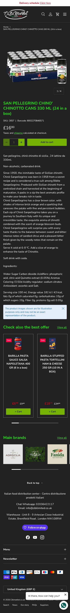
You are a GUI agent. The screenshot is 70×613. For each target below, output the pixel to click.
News (14, 605)
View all (62, 327)
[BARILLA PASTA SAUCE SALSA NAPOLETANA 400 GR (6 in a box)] (18, 344)
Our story (25, 605)
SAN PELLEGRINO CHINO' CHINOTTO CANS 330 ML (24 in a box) (32, 29)
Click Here (45, 3)
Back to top (33, 483)
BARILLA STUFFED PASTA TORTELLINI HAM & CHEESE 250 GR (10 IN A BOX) (52, 363)
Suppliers (44, 605)
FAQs (34, 605)
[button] (57, 14)
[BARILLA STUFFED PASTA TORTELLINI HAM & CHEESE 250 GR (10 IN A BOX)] (52, 344)
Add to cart (47, 142)
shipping (18, 133)
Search (6, 605)
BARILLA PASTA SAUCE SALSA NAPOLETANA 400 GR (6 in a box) (18, 362)
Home (5, 27)
